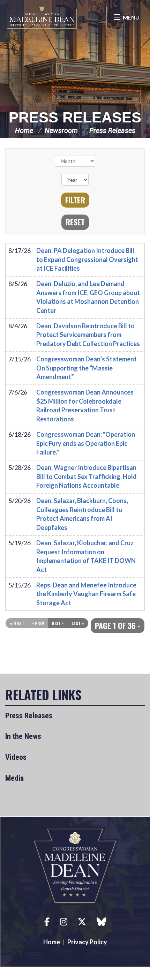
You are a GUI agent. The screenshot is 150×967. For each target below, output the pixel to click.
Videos (16, 757)
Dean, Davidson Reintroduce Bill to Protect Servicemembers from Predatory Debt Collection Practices (88, 334)
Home (24, 130)
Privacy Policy (87, 942)
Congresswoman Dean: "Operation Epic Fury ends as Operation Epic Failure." (85, 443)
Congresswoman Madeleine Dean (42, 17)
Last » (78, 623)
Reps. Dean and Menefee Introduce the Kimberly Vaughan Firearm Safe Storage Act (86, 594)
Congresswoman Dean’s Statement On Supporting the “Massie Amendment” (86, 368)
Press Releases (75, 117)
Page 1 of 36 (116, 625)
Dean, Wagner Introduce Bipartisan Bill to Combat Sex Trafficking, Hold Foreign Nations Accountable (86, 476)
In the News (23, 736)
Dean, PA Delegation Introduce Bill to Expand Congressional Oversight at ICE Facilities (87, 259)
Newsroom (61, 130)
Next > (57, 623)
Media (14, 778)
